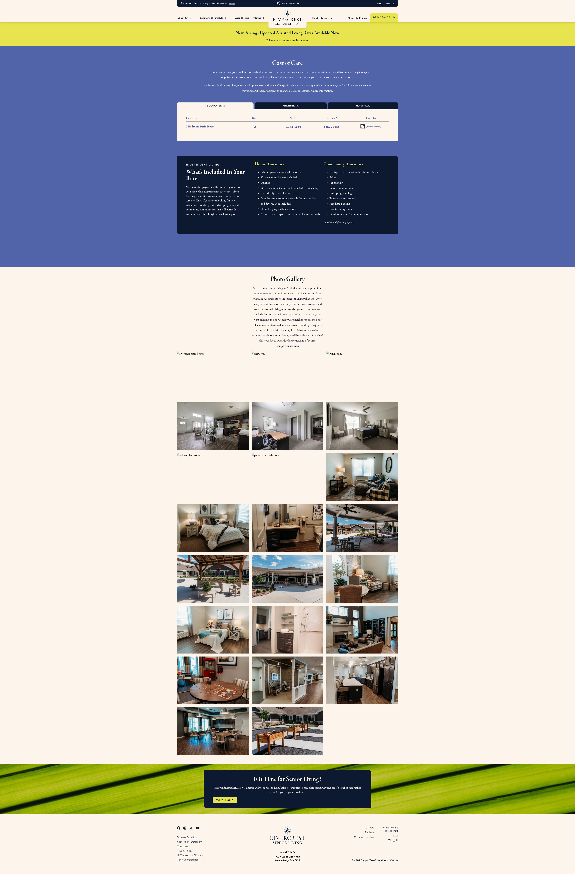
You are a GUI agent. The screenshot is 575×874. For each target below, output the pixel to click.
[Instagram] (184, 828)
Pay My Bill (390, 3)
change (232, 3)
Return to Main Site (290, 3)
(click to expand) (373, 126)
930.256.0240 (384, 17)
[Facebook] (178, 828)
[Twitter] (191, 828)
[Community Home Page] (287, 17)
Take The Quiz (224, 800)
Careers (379, 3)
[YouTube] (197, 828)
